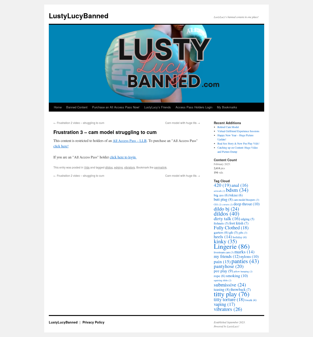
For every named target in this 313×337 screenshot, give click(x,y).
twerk (250, 300)
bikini (236, 195)
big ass (221, 195)
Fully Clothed (231, 227)
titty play (232, 293)
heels (223, 236)
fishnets (221, 223)
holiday (240, 237)
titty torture (229, 299)
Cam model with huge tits (182, 123)
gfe (233, 232)
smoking (237, 275)
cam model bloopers (246, 199)
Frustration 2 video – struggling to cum (78, 123)
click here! (61, 146)
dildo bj (226, 208)
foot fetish (238, 223)
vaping (224, 304)
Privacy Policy (93, 322)
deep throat (246, 203)
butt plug (223, 199)
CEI (218, 204)
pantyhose (229, 266)
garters (221, 232)
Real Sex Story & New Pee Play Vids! (238, 143)
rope (219, 275)
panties (245, 261)
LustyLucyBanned (78, 15)
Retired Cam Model (228, 127)
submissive (230, 284)
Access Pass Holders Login (194, 107)
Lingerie (232, 246)
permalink (160, 167)
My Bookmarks (227, 107)
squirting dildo (222, 280)
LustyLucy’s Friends (157, 107)
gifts (243, 232)
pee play (223, 270)
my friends (227, 256)
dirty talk (227, 218)
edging (118, 167)
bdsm (237, 189)
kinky (225, 241)
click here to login (123, 157)
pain (222, 261)
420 (222, 185)
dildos (109, 167)
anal (239, 185)
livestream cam (224, 252)
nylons (249, 256)
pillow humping (243, 271)
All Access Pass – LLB (130, 140)
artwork (219, 191)
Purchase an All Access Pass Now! (116, 107)
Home (58, 107)
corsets (227, 204)
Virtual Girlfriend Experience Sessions (238, 131)
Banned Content (77, 107)
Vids (87, 167)
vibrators (129, 167)
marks (244, 252)
